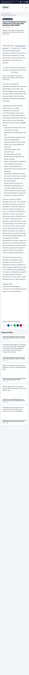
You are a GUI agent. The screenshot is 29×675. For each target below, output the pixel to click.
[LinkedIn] (27, 1)
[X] (22, 1)
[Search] (22, 7)
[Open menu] (26, 7)
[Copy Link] (24, 325)
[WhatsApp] (14, 325)
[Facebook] (20, 1)
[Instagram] (25, 1)
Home (2, 13)
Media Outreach (8, 13)
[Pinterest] (21, 325)
